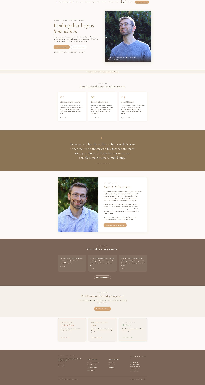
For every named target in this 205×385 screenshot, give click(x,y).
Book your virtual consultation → (111, 71)
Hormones (87, 2)
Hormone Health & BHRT (93, 362)
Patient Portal (131, 2)
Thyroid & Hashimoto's (93, 365)
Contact (117, 2)
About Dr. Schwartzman (93, 359)
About (82, 2)
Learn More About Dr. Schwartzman (115, 225)
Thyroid (94, 2)
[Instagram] (59, 365)
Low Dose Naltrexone (92, 367)
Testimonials (110, 2)
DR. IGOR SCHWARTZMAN (65, 2)
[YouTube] (63, 365)
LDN (99, 2)
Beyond (103, 2)
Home (77, 2)
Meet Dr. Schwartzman (79, 47)
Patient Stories (112, 362)
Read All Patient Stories (102, 277)
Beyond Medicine (91, 370)
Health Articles (112, 365)
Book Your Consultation (102, 309)
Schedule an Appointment (114, 359)
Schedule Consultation (142, 2)
